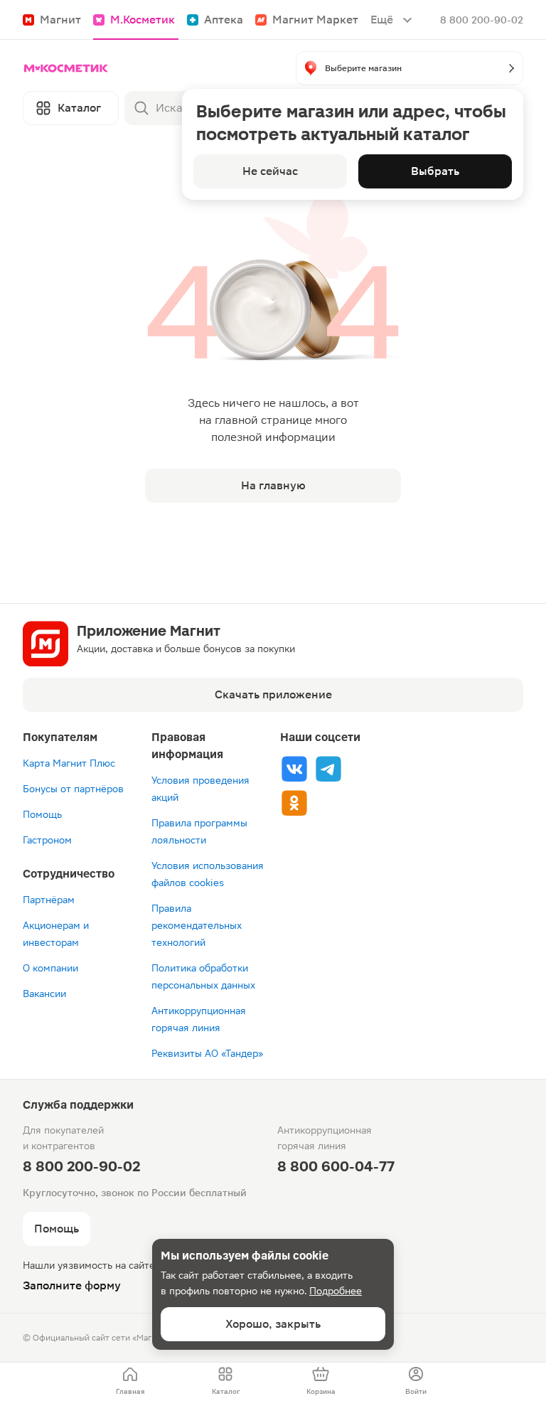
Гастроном (47, 840)
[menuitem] (130, 1381)
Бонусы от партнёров (73, 788)
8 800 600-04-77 (336, 1166)
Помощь (42, 814)
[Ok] (294, 803)
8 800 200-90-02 (481, 20)
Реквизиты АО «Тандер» (207, 1053)
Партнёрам (49, 899)
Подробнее (335, 1290)
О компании (50, 968)
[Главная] (66, 68)
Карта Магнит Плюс (69, 763)
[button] (409, 68)
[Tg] (328, 769)
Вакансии (44, 993)
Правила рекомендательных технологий (196, 925)
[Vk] (294, 769)
